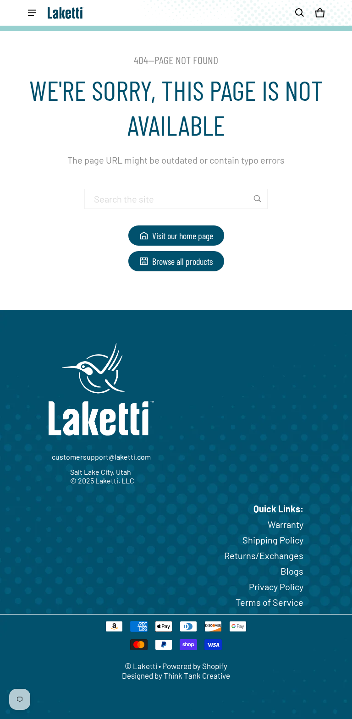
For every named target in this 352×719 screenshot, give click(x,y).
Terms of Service (269, 602)
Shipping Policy (272, 539)
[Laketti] (66, 13)
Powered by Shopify (194, 665)
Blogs (291, 570)
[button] (300, 13)
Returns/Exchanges (263, 555)
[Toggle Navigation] (32, 13)
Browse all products (182, 261)
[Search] (258, 199)
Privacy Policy (276, 586)
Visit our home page (182, 235)
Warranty (285, 524)
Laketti (145, 665)
